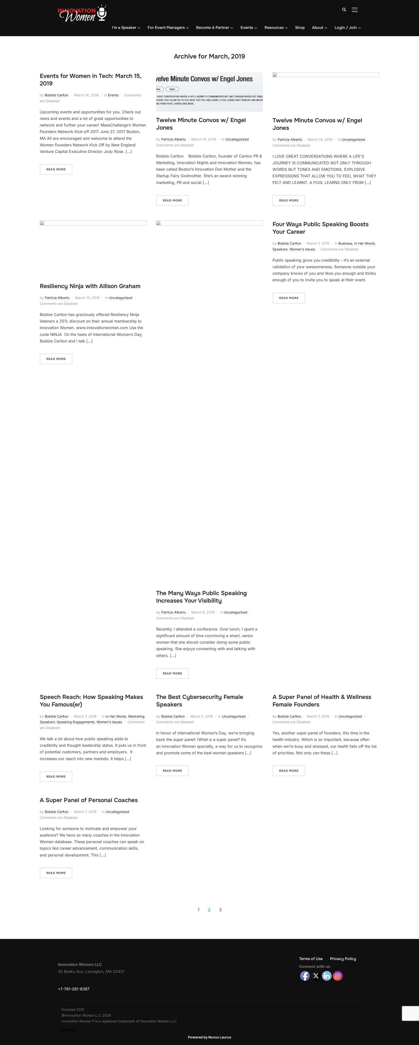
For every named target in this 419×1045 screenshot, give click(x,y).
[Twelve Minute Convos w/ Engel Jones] (209, 75)
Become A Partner (212, 27)
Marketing (136, 716)
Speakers (280, 249)
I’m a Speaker (124, 27)
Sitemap (68, 1030)
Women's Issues (302, 249)
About (317, 27)
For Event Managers (166, 27)
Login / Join (346, 27)
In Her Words (364, 243)
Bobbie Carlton (56, 95)
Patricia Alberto (173, 139)
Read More (56, 169)
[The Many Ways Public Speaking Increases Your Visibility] (209, 223)
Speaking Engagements (76, 722)
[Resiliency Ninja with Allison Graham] (93, 223)
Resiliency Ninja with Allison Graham (90, 286)
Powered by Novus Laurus (209, 1037)
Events (247, 27)
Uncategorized (237, 139)
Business (345, 243)
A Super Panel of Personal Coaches (89, 800)
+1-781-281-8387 (73, 989)
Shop (300, 27)
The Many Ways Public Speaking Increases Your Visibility (201, 596)
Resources (274, 27)
